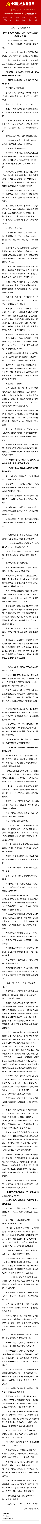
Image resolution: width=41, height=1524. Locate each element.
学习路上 (6, 1516)
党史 (17, 20)
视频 (30, 20)
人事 (11, 17)
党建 (23, 17)
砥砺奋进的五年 (8, 1518)
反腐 (11, 20)
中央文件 (5, 20)
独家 (30, 17)
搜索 (36, 20)
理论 (17, 17)
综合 (23, 20)
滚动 (36, 17)
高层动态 (5, 17)
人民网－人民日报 (28, 40)
